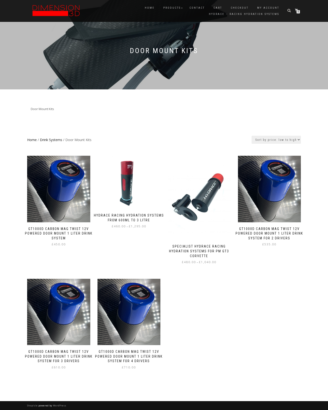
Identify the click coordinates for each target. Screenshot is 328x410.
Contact (197, 7)
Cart (217, 7)
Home (150, 7)
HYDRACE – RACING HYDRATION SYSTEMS (244, 14)
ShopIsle (32, 405)
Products (172, 7)
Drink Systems (51, 139)
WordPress (59, 405)
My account (268, 7)
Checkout (240, 7)
